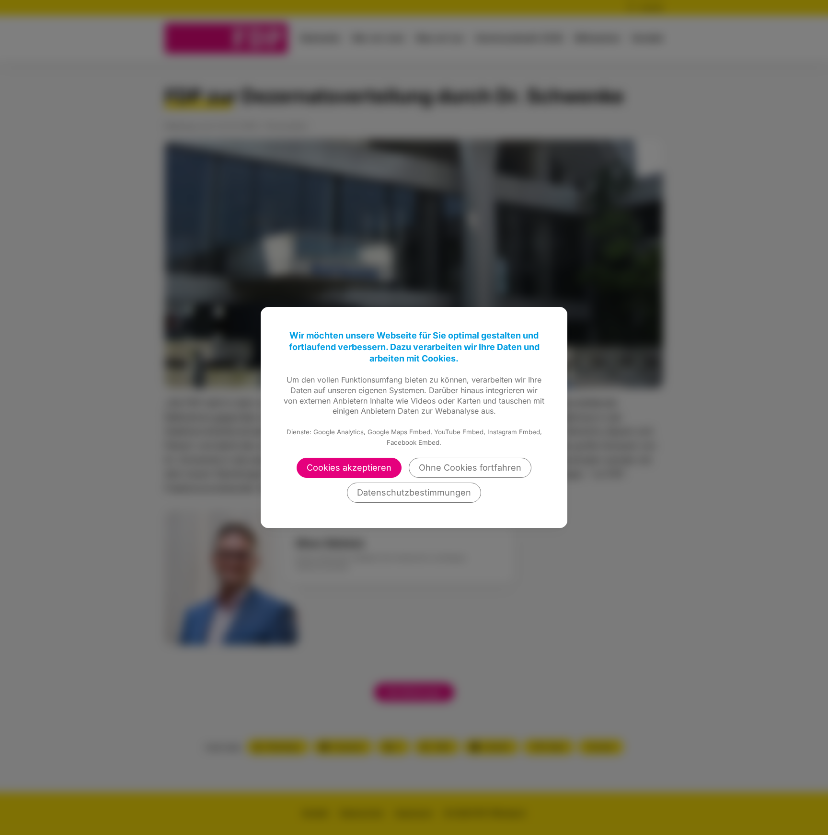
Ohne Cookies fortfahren (470, 468)
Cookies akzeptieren (349, 468)
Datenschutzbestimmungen (414, 492)
